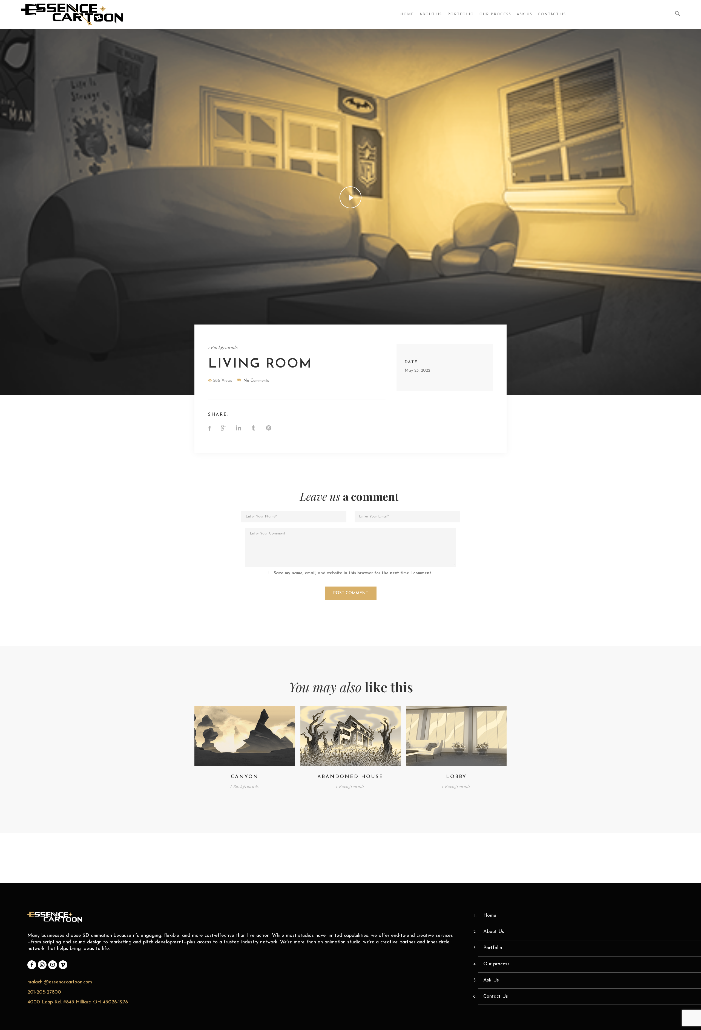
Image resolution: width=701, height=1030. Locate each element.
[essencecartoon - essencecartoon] (74, 14)
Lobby (456, 777)
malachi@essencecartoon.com (59, 982)
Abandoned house (350, 777)
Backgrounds (224, 347)
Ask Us (524, 14)
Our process (495, 14)
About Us (431, 14)
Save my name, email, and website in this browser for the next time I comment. (353, 573)
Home (407, 14)
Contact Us (552, 14)
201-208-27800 (44, 992)
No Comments (256, 381)
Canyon (244, 777)
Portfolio (460, 14)
